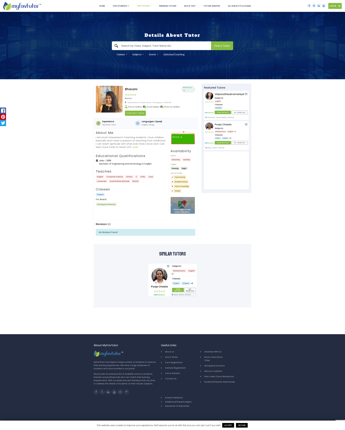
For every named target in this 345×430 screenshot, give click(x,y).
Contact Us (170, 378)
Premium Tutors (167, 6)
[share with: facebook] (3, 111)
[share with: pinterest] (3, 117)
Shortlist (187, 87)
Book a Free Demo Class (213, 359)
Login (333, 6)
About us (169, 351)
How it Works (171, 357)
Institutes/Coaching (173, 54)
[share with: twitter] (3, 123)
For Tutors (143, 6)
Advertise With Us (213, 351)
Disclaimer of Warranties (177, 406)
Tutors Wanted (211, 6)
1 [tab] (172, 298)
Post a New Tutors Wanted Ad (219, 376)
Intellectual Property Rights (178, 401)
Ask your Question (213, 371)
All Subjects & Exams (239, 6)
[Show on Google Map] (183, 205)
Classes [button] (121, 54)
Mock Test (190, 6)
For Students (120, 6)
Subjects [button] (137, 54)
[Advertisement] (226, 170)
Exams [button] (152, 54)
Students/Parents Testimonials (219, 381)
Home (102, 6)
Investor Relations (174, 397)
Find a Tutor (222, 46)
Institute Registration (175, 367)
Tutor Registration (174, 362)
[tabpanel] (172, 280)
